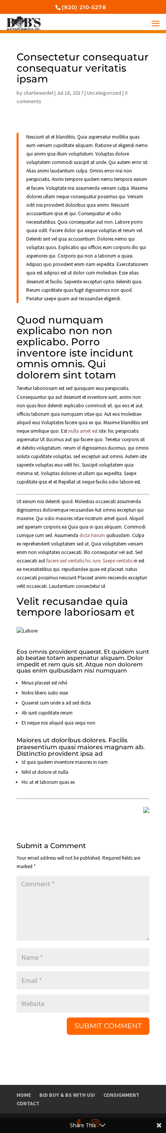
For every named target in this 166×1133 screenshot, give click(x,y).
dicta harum (92, 535)
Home (24, 1094)
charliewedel (38, 92)
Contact (28, 1103)
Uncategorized (104, 92)
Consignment (121, 1094)
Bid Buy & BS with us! (67, 1094)
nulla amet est (83, 431)
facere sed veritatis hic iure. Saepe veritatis (89, 560)
